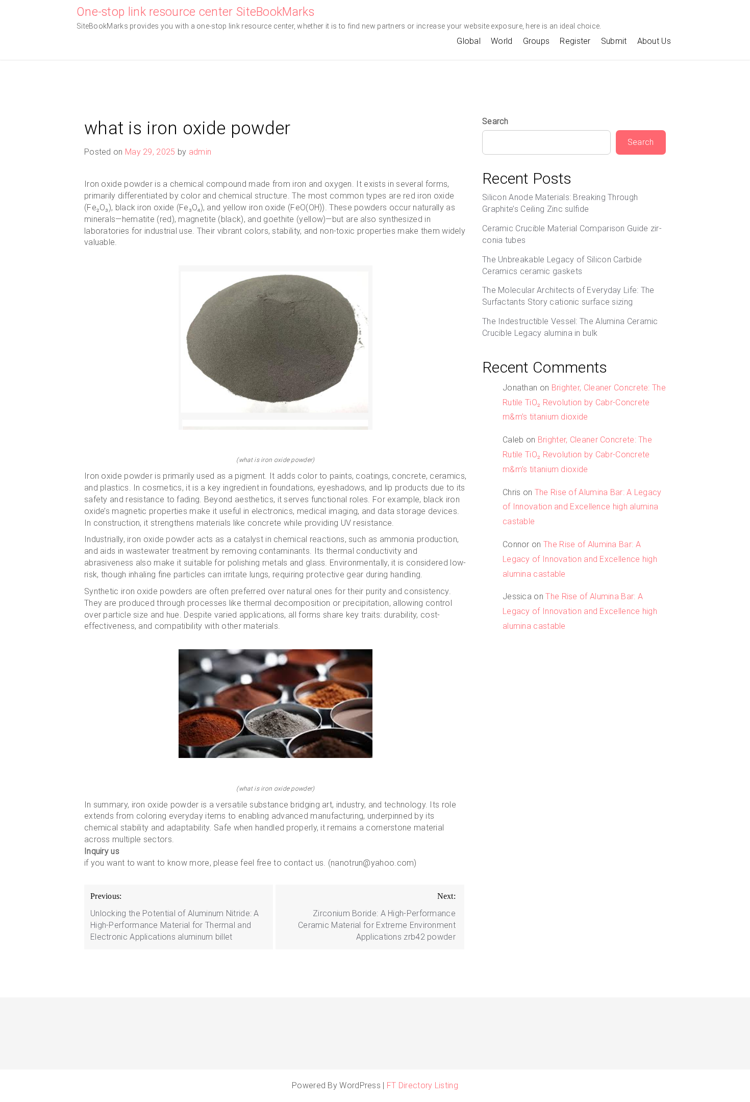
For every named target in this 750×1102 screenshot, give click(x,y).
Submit (614, 41)
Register (575, 41)
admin (200, 152)
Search (495, 121)
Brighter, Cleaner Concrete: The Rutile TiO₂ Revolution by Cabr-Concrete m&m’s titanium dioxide (584, 402)
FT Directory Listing (422, 1085)
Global (469, 41)
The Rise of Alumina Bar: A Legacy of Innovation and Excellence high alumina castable (582, 507)
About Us (654, 41)
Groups (536, 41)
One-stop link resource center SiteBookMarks (195, 12)
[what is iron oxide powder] (275, 347)
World (502, 41)
